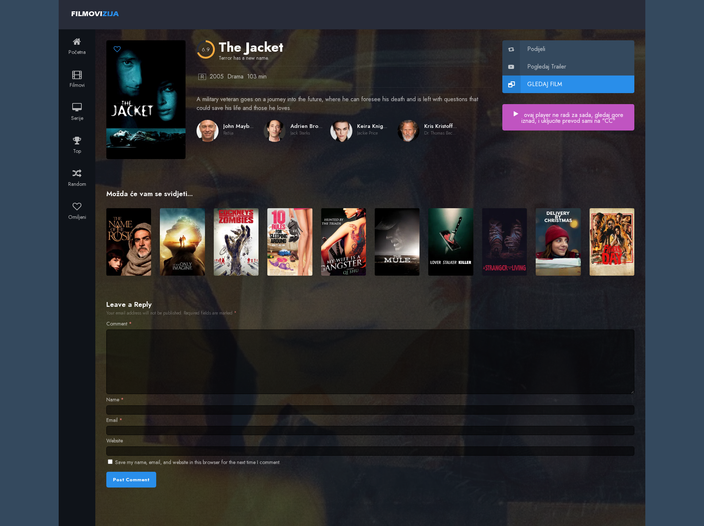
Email (114, 420)
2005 (217, 76)
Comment (119, 323)
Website (114, 440)
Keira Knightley (376, 126)
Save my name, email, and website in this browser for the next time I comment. (197, 462)
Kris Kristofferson (445, 126)
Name (115, 399)
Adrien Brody (307, 126)
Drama (235, 76)
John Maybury (240, 126)
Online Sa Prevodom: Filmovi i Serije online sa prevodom (95, 13)
